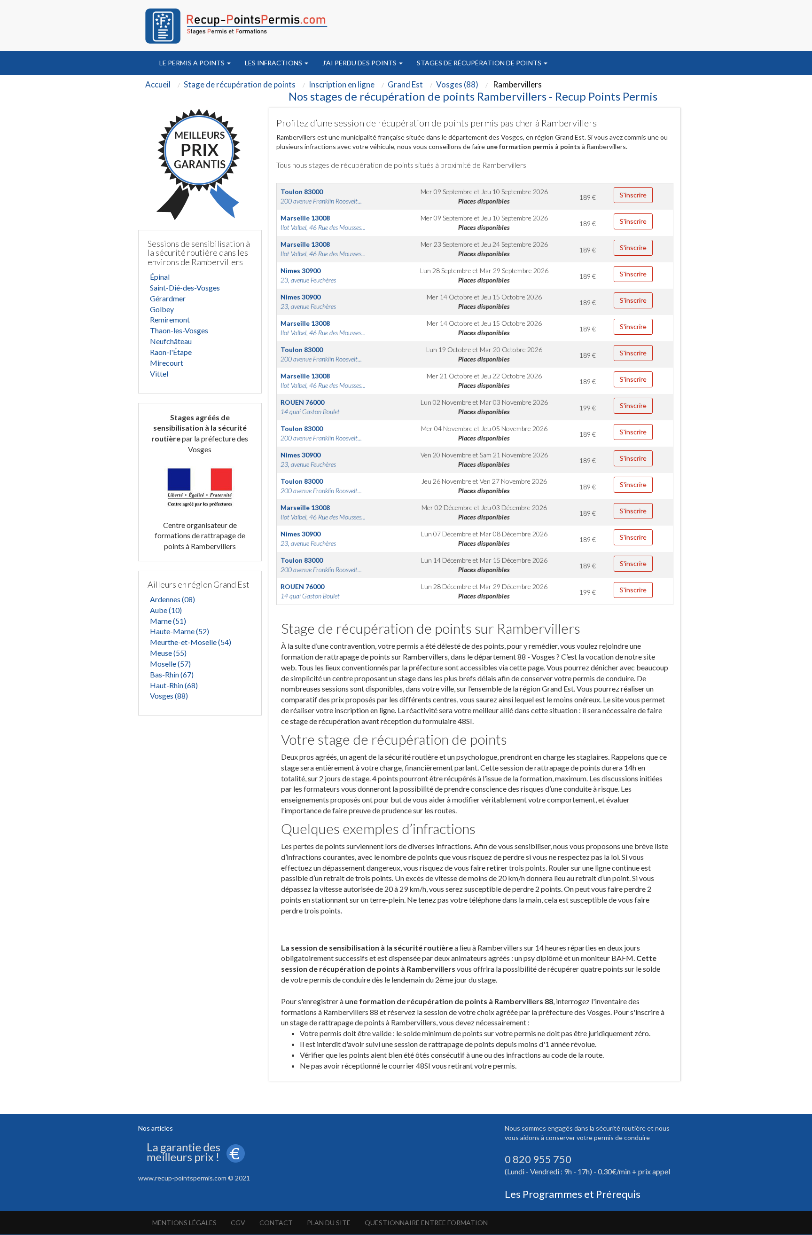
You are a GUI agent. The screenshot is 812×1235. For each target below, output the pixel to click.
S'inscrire (633, 195)
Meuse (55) (168, 652)
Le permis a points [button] (192, 63)
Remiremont (170, 319)
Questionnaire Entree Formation (426, 1223)
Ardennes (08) (172, 599)
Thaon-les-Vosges (179, 330)
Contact (276, 1223)
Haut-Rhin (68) (174, 685)
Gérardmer (168, 298)
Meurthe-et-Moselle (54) (190, 641)
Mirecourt (166, 362)
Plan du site (329, 1223)
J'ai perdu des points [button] (360, 63)
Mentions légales (184, 1223)
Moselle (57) (170, 663)
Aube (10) (166, 610)
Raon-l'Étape (171, 351)
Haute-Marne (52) (179, 631)
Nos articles (155, 1128)
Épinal (160, 276)
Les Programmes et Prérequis (572, 1194)
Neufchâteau (171, 341)
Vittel (159, 373)
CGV (238, 1223)
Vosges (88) (169, 695)
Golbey (162, 309)
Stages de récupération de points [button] (480, 63)
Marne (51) (168, 620)
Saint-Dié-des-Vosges (185, 287)
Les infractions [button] (274, 63)
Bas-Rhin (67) (172, 674)
